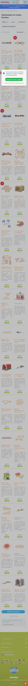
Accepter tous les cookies (14, 79)
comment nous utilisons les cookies (14, 74)
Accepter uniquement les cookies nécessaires (14, 83)
